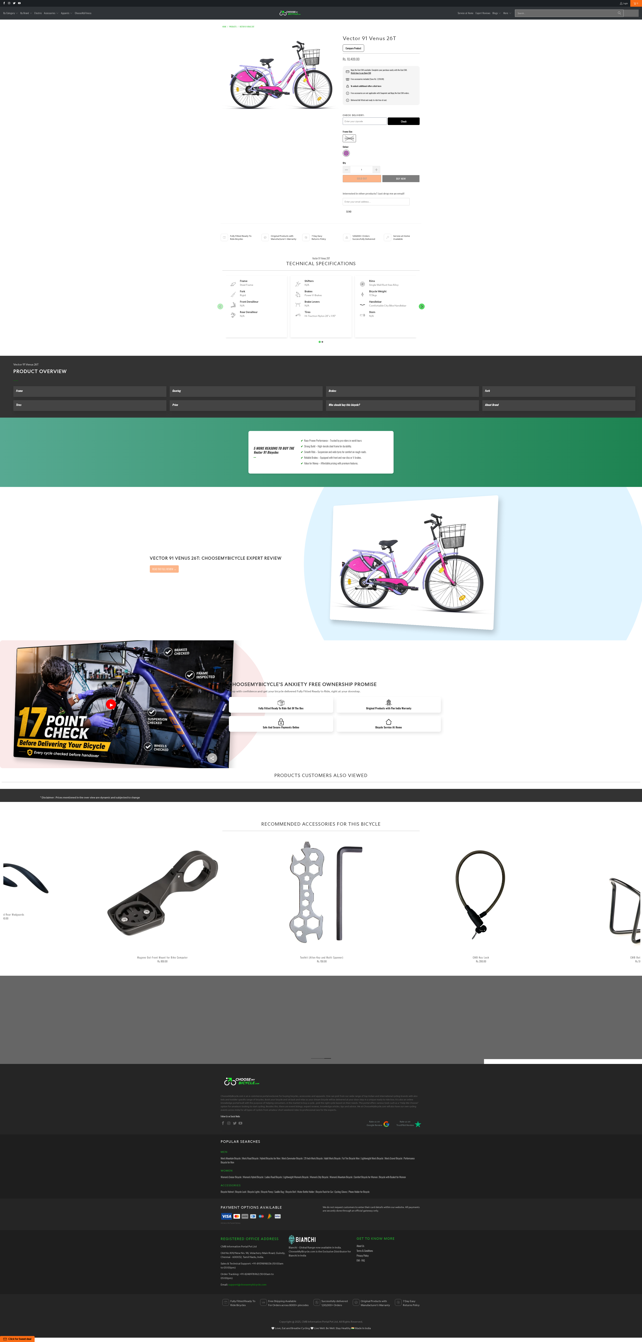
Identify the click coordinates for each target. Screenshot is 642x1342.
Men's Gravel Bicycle (393, 1158)
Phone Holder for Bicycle (359, 1191)
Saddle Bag (279, 1191)
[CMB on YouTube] (19, 3)
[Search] (619, 13)
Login (625, 3)
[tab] (320, 342)
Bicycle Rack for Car (324, 1191)
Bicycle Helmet (227, 1191)
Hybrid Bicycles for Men (270, 1158)
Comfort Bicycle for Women (366, 1177)
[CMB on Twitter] (14, 3)
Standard (349, 138)
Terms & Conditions (365, 1250)
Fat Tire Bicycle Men (350, 1158)
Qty (344, 162)
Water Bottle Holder (305, 1191)
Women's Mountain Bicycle (341, 1177)
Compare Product (353, 48)
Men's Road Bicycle (250, 1158)
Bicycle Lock (240, 1191)
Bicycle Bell (291, 1191)
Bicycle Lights (254, 1191)
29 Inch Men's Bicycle (313, 1158)
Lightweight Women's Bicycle (295, 1177)
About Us (360, 1246)
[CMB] (289, 13)
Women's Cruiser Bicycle (231, 1177)
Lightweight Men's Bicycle (372, 1158)
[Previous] (19, 900)
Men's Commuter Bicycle (292, 1158)
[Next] (625, 900)
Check (403, 121)
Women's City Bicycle (319, 1177)
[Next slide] (422, 306)
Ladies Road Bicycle (273, 1177)
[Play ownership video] (111, 704)
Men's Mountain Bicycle (231, 1158)
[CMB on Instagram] (9, 3)
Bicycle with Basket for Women (392, 1177)
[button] (10, 13)
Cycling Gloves (341, 1191)
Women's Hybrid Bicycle (253, 1177)
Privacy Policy (363, 1255)
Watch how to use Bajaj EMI (361, 73)
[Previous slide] (220, 306)
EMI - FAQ (361, 1260)
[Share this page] (212, 758)
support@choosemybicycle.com (247, 1284)
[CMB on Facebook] (4, 3)
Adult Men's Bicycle (332, 1158)
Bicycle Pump (267, 1191)
